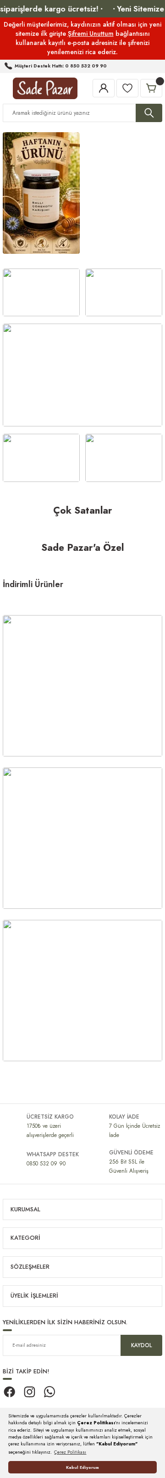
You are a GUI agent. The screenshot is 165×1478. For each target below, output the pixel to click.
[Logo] (45, 88)
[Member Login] (104, 88)
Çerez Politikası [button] (70, 1452)
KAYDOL (141, 1345)
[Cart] (151, 88)
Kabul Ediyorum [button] (82, 1467)
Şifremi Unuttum (91, 33)
